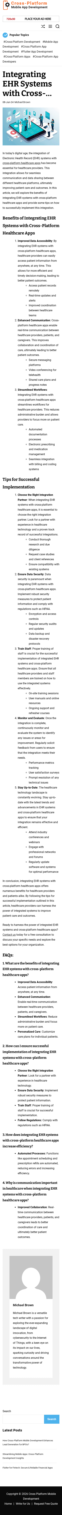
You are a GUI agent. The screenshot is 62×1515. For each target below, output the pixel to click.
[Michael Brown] (31, 1277)
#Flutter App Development (37, 51)
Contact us (9, 934)
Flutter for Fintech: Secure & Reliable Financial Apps (28, 1467)
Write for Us (23, 1503)
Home (8, 1503)
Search (7, 1411)
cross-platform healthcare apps (21, 163)
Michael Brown (22, 102)
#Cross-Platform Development (22, 41)
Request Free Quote (46, 1503)
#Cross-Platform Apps (17, 56)
